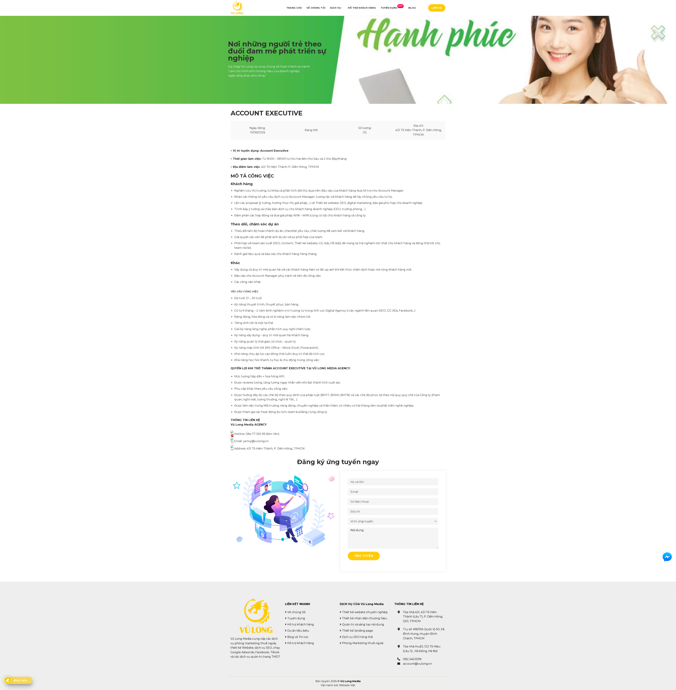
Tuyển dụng (392, 7)
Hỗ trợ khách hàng (362, 8)
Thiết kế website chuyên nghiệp (365, 612)
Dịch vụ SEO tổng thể (357, 637)
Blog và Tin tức (297, 637)
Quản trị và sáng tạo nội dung (363, 624)
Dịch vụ (335, 8)
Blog (412, 8)
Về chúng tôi (315, 8)
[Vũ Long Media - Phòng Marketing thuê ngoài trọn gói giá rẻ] (237, 8)
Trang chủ (294, 8)
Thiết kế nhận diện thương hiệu (364, 618)
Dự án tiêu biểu (298, 630)
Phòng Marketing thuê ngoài (362, 643)
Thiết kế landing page (357, 630)
